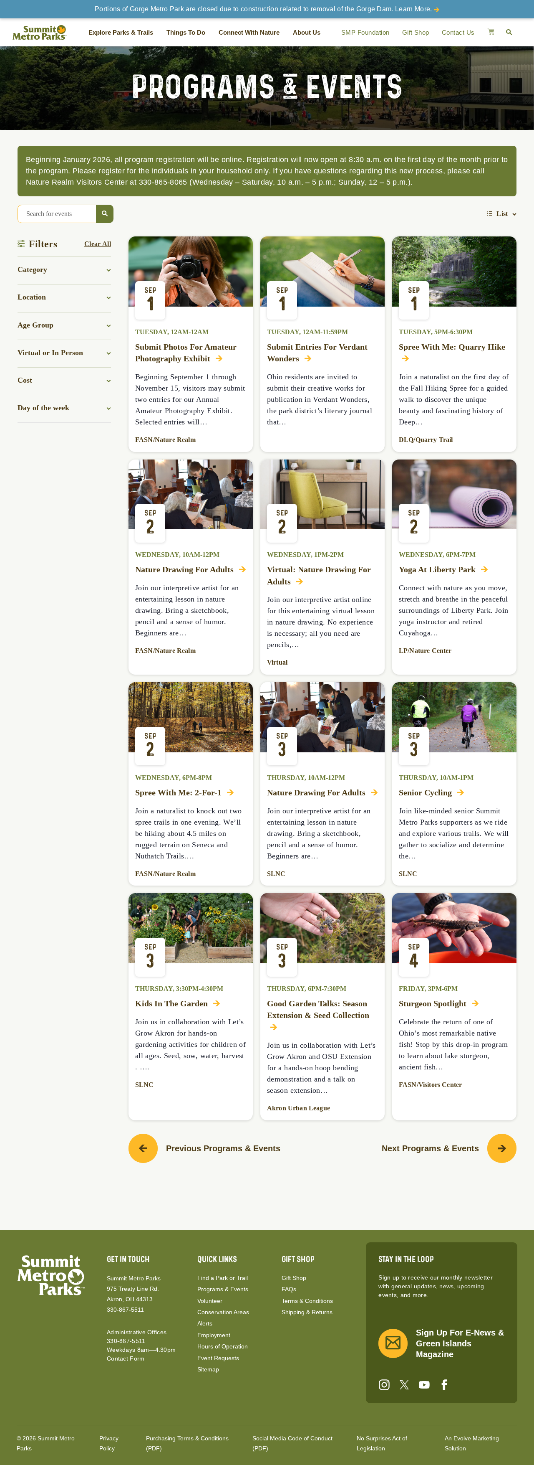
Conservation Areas (223, 1312)
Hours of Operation (222, 1346)
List (502, 213)
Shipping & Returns (307, 1312)
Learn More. (413, 9)
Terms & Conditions (307, 1300)
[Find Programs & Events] (104, 214)
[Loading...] (490, 32)
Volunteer (209, 1300)
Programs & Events (222, 1289)
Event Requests (218, 1358)
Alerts (204, 1323)
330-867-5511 (125, 1309)
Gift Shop (415, 32)
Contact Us (458, 32)
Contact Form (125, 1358)
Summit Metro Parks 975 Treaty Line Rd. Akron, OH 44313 (134, 1289)
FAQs (289, 1289)
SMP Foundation (365, 32)
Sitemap (208, 1369)
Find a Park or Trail (222, 1278)
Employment (213, 1335)
